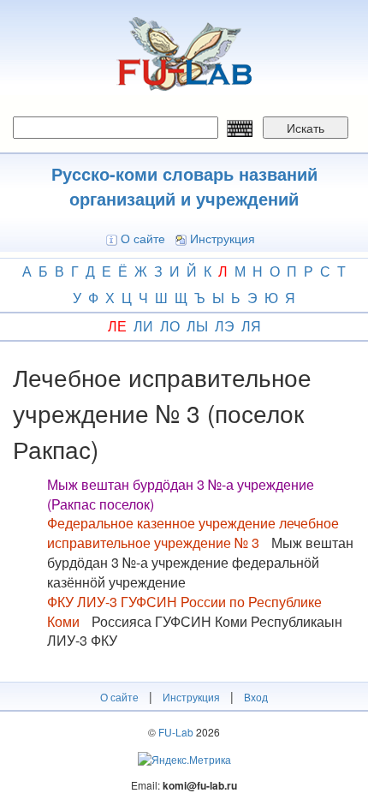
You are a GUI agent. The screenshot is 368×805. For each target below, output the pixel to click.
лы (197, 326)
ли (143, 326)
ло (170, 326)
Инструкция (222, 238)
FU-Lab (175, 731)
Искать (305, 127)
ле (117, 326)
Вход (256, 696)
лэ (224, 326)
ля (251, 326)
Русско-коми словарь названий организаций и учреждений (184, 186)
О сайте (143, 238)
